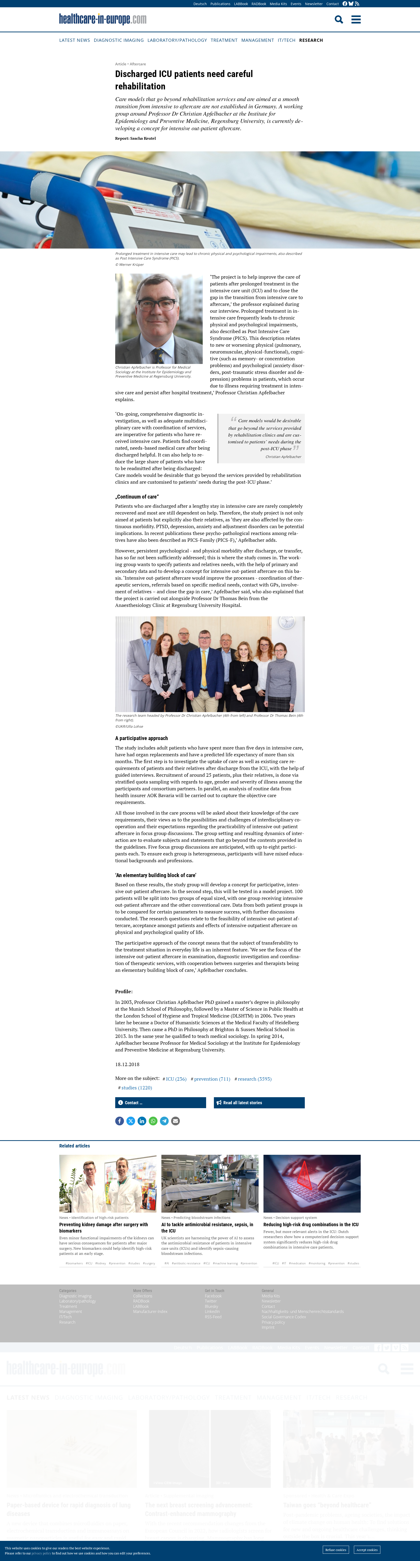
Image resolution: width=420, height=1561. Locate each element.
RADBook (259, 3)
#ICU (89, 1263)
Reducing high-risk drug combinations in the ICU (311, 1224)
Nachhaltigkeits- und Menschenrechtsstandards (303, 1311)
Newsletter (314, 3)
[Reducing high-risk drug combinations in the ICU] (312, 1184)
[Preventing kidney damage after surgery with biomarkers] (108, 1184)
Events (296, 3)
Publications (220, 3)
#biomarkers (74, 1263)
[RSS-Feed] (357, 4)
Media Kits (278, 3)
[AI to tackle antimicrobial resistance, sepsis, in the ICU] (210, 1184)
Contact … (132, 1102)
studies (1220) (137, 1087)
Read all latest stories (241, 1102)
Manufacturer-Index (150, 1311)
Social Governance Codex (284, 1317)
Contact (332, 3)
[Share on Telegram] (164, 1121)
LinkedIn (212, 1311)
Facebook (213, 1296)
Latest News (74, 40)
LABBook (241, 3)
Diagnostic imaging (119, 40)
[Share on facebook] (119, 1121)
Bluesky (211, 1306)
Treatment (224, 40)
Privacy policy (273, 1322)
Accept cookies (367, 1550)
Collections (142, 1296)
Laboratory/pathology (177, 40)
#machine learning (225, 1263)
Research (311, 40)
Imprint (268, 1327)
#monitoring (317, 1263)
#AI (167, 1263)
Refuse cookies (335, 1550)
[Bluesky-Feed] (351, 4)
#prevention (117, 1263)
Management (257, 40)
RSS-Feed (213, 1317)
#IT (284, 1263)
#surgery (149, 1263)
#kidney (100, 1263)
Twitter (211, 1301)
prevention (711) (212, 1079)
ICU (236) (176, 1079)
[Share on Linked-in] (142, 1121)
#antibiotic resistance (186, 1263)
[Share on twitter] (130, 1121)
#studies (134, 1263)
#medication (297, 1263)
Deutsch (200, 3)
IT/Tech (287, 40)
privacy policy (41, 1553)
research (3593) (255, 1079)
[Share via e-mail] (175, 1121)
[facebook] (344, 4)
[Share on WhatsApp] (153, 1121)
